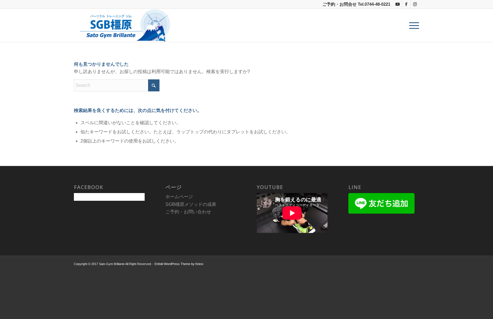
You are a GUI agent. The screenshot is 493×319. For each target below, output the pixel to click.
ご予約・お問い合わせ (188, 211)
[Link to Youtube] (397, 4)
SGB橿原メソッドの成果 (190, 204)
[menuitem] (412, 25)
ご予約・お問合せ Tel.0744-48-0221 (356, 4)
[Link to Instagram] (415, 4)
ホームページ (179, 196)
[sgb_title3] (123, 25)
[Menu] (412, 25)
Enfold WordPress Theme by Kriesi (179, 264)
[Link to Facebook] (406, 4)
